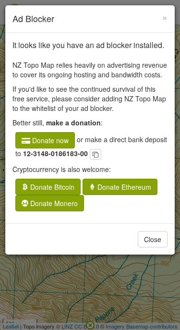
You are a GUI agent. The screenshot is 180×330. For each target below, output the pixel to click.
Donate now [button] (49, 140)
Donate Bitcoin (51, 187)
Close (152, 239)
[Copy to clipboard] (95, 154)
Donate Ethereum (123, 187)
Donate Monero (53, 203)
